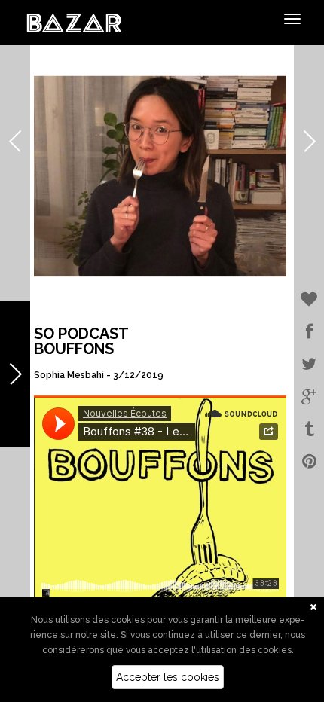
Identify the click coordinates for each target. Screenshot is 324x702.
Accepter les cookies (167, 677)
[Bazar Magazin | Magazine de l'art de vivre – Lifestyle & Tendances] (74, 22)
